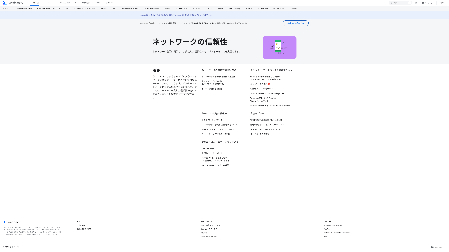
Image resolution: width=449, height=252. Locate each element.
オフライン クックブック (212, 120)
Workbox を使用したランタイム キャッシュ (219, 129)
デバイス (249, 8)
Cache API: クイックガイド (261, 89)
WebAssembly (234, 8)
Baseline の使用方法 (82, 3)
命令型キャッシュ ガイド (212, 153)
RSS (325, 236)
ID (67, 8)
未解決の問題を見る (84, 229)
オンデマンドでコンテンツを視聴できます (197, 15)
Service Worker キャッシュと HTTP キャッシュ (270, 106)
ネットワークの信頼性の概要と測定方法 (218, 77)
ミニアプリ (196, 8)
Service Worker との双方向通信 (215, 165)
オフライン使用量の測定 (211, 89)
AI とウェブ (7, 8)
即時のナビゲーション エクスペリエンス (267, 125)
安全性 (220, 8)
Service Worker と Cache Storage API (267, 93)
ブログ (98, 3)
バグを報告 (81, 225)
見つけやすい (263, 8)
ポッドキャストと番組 (209, 236)
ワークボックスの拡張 (259, 134)
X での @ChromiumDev (333, 225)
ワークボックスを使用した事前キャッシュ (219, 125)
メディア (209, 8)
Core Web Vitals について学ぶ (48, 8)
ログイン (442, 3)
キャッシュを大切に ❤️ (260, 84)
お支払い (103, 8)
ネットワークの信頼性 (151, 8)
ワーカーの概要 (208, 148)
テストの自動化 (279, 8)
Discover (51, 3)
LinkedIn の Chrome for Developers (337, 233)
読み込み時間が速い (24, 8)
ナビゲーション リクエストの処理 (215, 134)
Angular (293, 8)
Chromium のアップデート (210, 229)
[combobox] (400, 3)
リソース (35, 3)
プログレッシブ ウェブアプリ (84, 8)
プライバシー (16, 247)
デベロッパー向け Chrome (210, 225)
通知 (114, 8)
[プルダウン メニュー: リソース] (42, 2)
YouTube (327, 229)
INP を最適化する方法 (129, 8)
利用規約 (6, 247)
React (167, 8)
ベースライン (65, 3)
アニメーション (181, 8)
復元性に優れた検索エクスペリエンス (266, 120)
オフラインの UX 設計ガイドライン (265, 129)
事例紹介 (109, 3)
